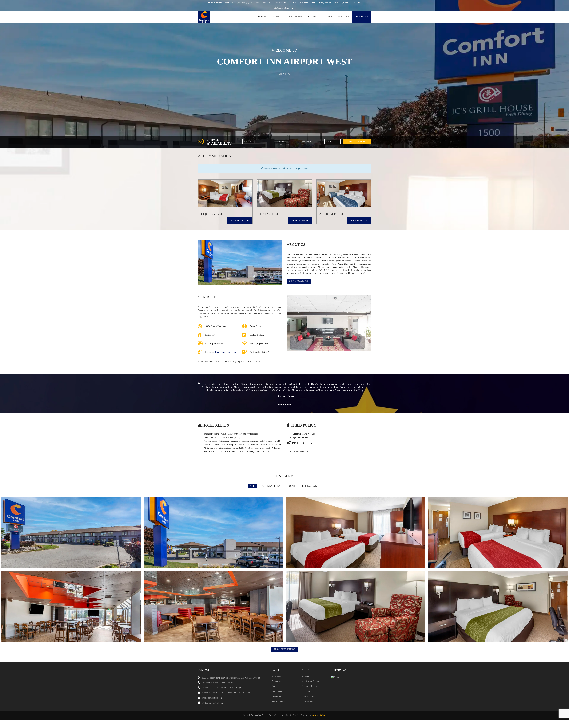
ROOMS (291, 486)
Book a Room (361, 17)
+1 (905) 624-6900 (325, 2)
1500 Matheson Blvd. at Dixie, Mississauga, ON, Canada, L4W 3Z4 (240, 2)
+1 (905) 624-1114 (347, 2)
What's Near (294, 17)
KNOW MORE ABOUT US (299, 281)
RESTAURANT (310, 486)
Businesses (276, 696)
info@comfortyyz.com (283, 8)
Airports (305, 676)
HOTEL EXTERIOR (271, 486)
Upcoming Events (309, 686)
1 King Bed (269, 214)
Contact (343, 17)
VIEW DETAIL (299, 220)
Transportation (278, 701)
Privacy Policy (308, 696)
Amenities (276, 17)
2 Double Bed (331, 214)
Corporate (314, 17)
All (252, 486)
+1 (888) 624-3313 (300, 2)
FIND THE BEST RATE (357, 141)
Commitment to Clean (225, 352)
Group (329, 17)
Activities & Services (311, 681)
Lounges (275, 686)
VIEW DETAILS (238, 220)
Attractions (276, 681)
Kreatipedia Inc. (319, 715)
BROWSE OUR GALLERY (284, 649)
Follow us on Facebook (212, 703)
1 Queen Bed (211, 214)
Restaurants (277, 691)
